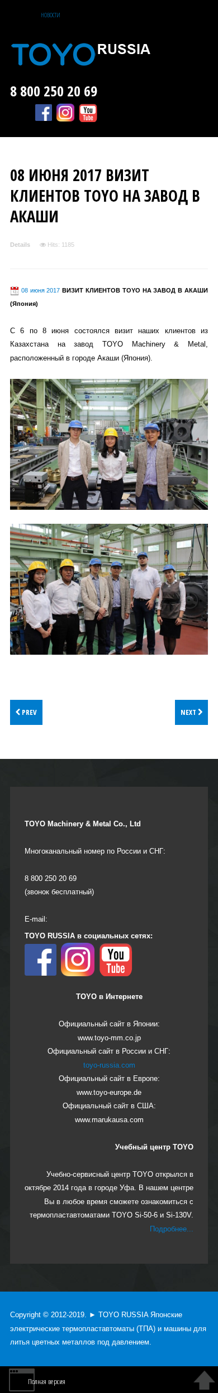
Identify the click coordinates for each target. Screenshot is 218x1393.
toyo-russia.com (109, 1065)
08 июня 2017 (40, 290)
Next (189, 712)
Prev (28, 712)
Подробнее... (171, 1229)
